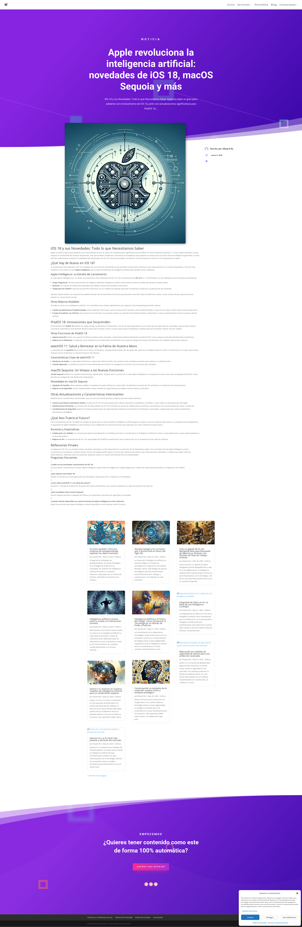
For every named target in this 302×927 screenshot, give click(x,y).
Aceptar (250, 917)
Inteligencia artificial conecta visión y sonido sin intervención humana (105, 621)
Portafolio (261, 5)
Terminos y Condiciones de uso (278, 923)
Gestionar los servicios (249, 911)
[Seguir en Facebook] (146, 884)
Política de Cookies (142, 917)
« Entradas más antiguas (97, 776)
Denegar (269, 917)
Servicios (243, 5)
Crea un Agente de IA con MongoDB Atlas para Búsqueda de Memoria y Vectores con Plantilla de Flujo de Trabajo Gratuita (194, 553)
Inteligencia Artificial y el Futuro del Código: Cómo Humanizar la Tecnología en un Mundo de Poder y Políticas (150, 622)
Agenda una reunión (151, 867)
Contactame (287, 5)
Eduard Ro (228, 148)
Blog (274, 5)
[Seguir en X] (151, 884)
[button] (297, 893)
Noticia (118, 557)
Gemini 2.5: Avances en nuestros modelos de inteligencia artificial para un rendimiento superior (106, 690)
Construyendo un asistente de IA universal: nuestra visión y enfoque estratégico (150, 690)
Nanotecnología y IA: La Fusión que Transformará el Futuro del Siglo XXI (150, 551)
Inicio (231, 5)
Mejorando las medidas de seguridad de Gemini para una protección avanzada (194, 653)
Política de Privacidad (260, 923)
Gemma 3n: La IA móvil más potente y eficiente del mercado (105, 739)
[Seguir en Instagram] (156, 884)
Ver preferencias (289, 917)
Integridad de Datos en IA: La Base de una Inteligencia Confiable (193, 604)
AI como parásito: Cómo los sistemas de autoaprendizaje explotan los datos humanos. (104, 551)
